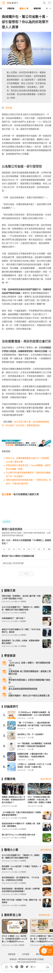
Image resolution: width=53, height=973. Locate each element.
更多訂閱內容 (45, 779)
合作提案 (25, 954)
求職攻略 (10, 8)
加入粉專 (6, 494)
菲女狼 (9, 108)
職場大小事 (23, 8)
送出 (26, 574)
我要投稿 (11, 954)
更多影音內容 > (45, 915)
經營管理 (6, 522)
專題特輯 (37, 8)
